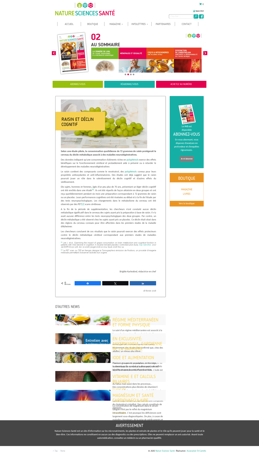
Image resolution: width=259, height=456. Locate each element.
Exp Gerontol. (145, 245)
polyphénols (133, 160)
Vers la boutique (187, 203)
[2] (82, 204)
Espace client (200, 11)
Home (62, 451)
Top (56, 451)
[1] (93, 190)
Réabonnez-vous (129, 84)
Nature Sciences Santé (165, 451)
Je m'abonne (186, 159)
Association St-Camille (196, 451)
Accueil (69, 24)
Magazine (115, 24)
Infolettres (138, 24)
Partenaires (163, 24)
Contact (187, 24)
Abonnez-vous (77, 84)
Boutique (92, 24)
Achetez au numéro (181, 84)
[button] (54, 53)
